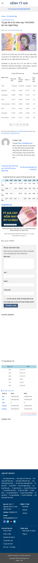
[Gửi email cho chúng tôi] (11, 521)
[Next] (36, 223)
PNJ (3, 399)
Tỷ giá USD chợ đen (30, 488)
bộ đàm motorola (13, 555)
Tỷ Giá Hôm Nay (12, 16)
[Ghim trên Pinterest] (24, 124)
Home (3, 16)
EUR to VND (7, 534)
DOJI (3, 402)
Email (6, 281)
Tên (5, 272)
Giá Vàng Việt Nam (32, 415)
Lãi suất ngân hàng (24, 486)
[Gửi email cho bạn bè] (20, 124)
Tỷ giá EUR (12, 486)
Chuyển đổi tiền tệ (9, 537)
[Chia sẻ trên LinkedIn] (27, 124)
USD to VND (7, 531)
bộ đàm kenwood (25, 555)
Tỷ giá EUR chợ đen (9, 490)
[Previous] (2, 223)
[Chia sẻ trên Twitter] (17, 124)
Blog (12, 20)
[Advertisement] (19, 338)
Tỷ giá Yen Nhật (23, 490)
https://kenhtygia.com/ (25, 143)
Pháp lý (24, 534)
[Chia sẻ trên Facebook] (13, 124)
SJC (3, 396)
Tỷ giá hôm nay (8, 540)
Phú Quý (4, 405)
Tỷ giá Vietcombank (26, 493)
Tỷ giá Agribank (14, 495)
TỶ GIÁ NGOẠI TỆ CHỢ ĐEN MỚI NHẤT (19, 9)
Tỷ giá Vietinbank (26, 495)
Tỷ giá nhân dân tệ (12, 493)
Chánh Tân (19, 30)
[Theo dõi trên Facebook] (4, 521)
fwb (21, 560)
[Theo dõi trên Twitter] (7, 521)
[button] (2, 3)
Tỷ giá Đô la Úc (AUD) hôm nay (11, 133)
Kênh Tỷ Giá (19, 3)
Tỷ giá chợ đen (16, 488)
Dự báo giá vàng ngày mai (24, 483)
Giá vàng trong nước (8, 390)
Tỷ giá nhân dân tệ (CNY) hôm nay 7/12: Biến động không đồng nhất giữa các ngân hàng (19, 229)
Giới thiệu (25, 506)
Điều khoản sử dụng (28, 531)
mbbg (17, 560)
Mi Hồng (4, 409)
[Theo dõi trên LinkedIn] (14, 521)
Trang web (7, 290)
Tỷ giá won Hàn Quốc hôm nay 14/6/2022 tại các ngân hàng (9, 168)
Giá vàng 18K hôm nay (23, 481)
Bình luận (7, 256)
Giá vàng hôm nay (8, 478)
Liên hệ (24, 513)
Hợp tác (24, 510)
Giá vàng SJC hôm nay (24, 478)
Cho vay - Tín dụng (9, 547)
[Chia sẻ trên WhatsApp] (10, 124)
